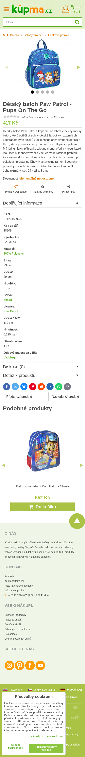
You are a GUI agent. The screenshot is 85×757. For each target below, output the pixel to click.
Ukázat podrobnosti (15, 746)
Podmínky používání (69, 744)
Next (79, 67)
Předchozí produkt (19, 396)
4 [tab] (47, 92)
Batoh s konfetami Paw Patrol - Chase (42, 486)
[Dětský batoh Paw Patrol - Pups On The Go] (42, 64)
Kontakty (9, 576)
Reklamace (11, 634)
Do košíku (44, 506)
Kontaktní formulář (14, 581)
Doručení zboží (13, 624)
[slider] (11, 116)
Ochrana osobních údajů (18, 638)
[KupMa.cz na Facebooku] (30, 669)
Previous (6, 67)
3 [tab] (42, 92)
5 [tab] (52, 92)
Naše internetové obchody (19, 585)
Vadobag (9, 357)
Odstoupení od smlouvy (17, 629)
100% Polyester (14, 253)
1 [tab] (32, 92)
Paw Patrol (11, 311)
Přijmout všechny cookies (46, 748)
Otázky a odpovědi (15, 590)
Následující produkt (65, 396)
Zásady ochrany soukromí (47, 736)
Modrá (8, 299)
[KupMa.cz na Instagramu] (9, 669)
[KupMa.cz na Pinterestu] (20, 669)
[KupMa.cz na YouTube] (40, 669)
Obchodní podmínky (15, 615)
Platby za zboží (13, 619)
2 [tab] (37, 92)
